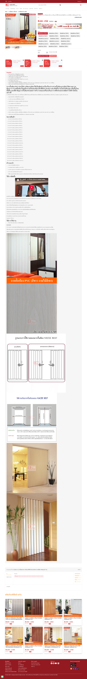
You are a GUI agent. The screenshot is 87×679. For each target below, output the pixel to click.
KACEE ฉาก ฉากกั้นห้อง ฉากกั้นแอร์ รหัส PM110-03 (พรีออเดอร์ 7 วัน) (33, 619)
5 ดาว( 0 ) (22, 576)
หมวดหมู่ (7, 8)
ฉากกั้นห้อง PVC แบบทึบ (22, 11)
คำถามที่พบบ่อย (21, 664)
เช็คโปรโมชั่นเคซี (8, 668)
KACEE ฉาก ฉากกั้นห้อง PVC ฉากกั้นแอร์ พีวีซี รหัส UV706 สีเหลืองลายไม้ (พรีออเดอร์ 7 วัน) (14, 647)
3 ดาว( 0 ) (31, 576)
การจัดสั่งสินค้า (21, 666)
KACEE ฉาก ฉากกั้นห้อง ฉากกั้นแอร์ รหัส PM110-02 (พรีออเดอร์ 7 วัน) (53, 619)
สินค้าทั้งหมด (12, 8)
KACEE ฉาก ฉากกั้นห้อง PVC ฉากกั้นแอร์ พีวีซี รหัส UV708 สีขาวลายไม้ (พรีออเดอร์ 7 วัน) (53, 647)
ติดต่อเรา (40, 8)
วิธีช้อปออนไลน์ (8, 663)
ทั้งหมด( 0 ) (17, 576)
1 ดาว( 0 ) (41, 576)
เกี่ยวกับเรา (36, 8)
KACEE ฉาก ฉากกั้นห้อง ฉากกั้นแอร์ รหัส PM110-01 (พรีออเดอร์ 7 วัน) (72, 619)
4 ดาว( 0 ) (27, 576)
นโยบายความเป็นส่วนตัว (35, 664)
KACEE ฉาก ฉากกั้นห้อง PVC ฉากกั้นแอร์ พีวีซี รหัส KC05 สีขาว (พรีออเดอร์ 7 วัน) (72, 647)
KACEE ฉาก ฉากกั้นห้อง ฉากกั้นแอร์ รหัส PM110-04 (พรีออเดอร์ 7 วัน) (33, 647)
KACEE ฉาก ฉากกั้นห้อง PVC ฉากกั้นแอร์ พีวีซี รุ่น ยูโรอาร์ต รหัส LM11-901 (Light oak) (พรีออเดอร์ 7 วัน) (14, 619)
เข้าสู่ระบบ (79, 1)
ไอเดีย (21, 8)
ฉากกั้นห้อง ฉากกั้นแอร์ (13, 11)
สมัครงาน (33, 666)
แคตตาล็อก (31, 8)
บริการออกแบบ (25, 8)
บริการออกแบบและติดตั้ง (22, 671)
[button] (6, 1)
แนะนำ (17, 8)
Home (6, 11)
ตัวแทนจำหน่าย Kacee (35, 663)
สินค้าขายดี (7, 666)
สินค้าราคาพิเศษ (8, 664)
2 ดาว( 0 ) (36, 576)
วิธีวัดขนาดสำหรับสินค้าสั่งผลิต (11, 671)
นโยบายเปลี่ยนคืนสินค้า (22, 668)
